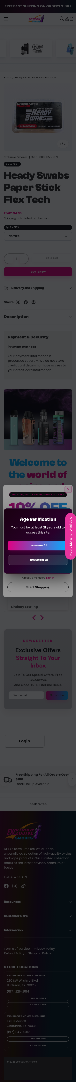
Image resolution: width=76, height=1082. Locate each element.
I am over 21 (38, 545)
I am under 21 (38, 560)
